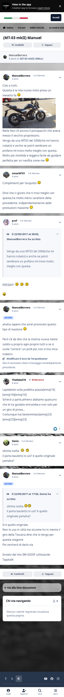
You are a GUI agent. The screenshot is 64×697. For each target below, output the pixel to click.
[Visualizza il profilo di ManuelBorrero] (5, 57)
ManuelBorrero (18, 55)
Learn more (7, 6)
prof (14, 220)
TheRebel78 (19, 380)
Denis (15, 441)
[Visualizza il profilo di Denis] (6, 442)
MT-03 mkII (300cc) (31, 58)
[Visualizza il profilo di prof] (6, 222)
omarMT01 (18, 173)
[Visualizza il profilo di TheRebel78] (6, 381)
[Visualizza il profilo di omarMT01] (6, 175)
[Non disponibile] (29, 100)
